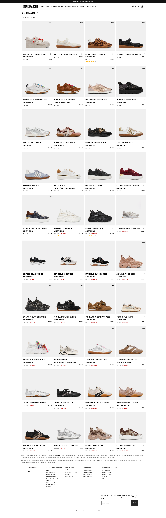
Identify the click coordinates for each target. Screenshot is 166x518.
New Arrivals (106, 470)
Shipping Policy (51, 476)
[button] (44, 6)
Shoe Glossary (87, 476)
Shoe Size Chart (51, 482)
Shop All (104, 476)
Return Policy (50, 474)
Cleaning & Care (51, 484)
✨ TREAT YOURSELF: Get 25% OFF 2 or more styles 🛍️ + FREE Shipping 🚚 (83, 1)
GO (134, 503)
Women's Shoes (57, 6)
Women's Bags (70, 6)
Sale (94, 6)
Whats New (44, 6)
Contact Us (49, 486)
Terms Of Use (87, 470)
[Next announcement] (146, 1)
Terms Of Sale (87, 472)
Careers (67, 474)
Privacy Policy (87, 474)
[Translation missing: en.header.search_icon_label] (136, 6)
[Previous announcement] (20, 1)
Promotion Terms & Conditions (52, 479)
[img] (136, 6)
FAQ (47, 470)
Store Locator (69, 476)
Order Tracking (51, 472)
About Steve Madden (71, 472)
